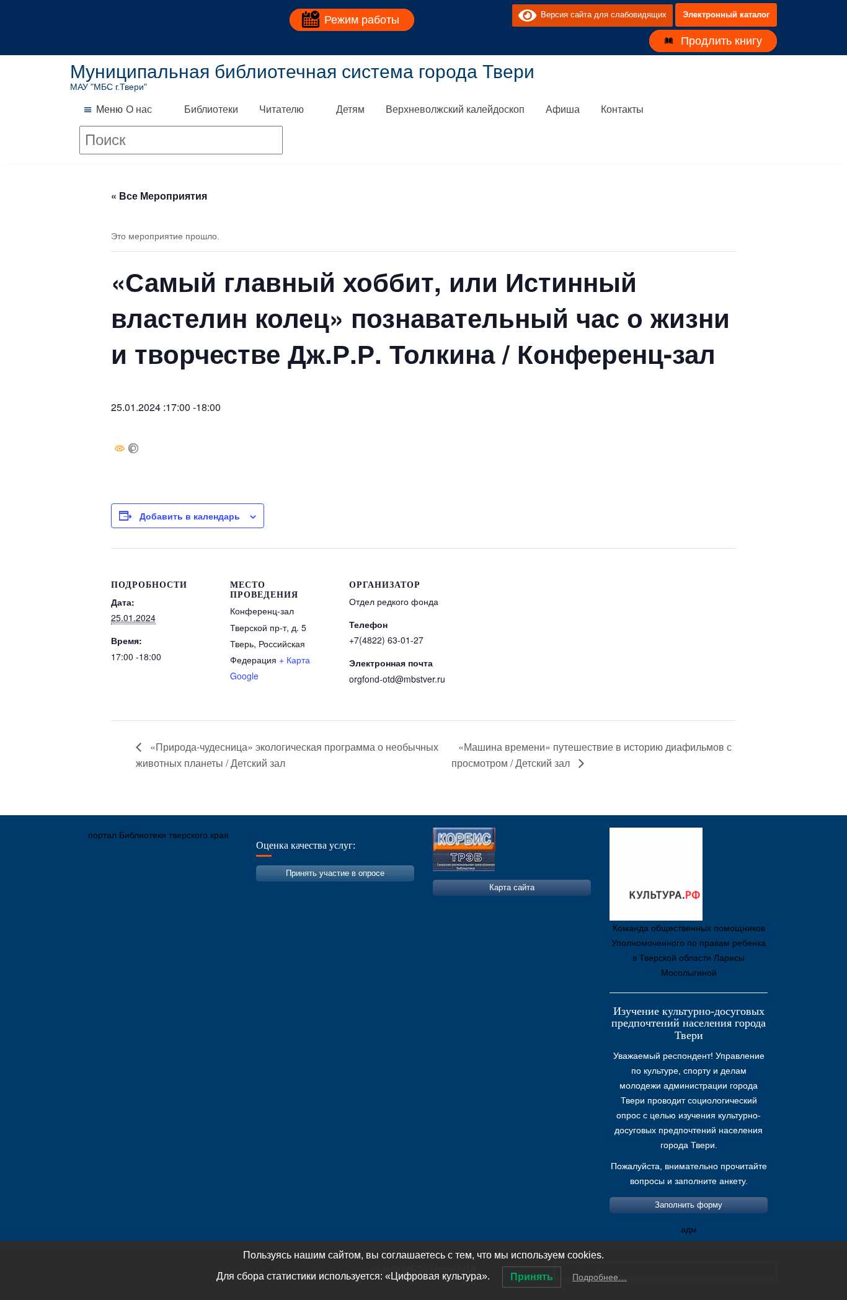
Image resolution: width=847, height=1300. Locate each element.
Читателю (281, 109)
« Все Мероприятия (159, 195)
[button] (109, 109)
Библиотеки (211, 109)
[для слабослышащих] (500, 15)
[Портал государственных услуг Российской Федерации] (135, 893)
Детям (350, 109)
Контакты (622, 109)
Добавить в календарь (190, 516)
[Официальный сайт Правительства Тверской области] (246, 893)
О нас (139, 109)
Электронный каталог (726, 14)
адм (689, 1229)
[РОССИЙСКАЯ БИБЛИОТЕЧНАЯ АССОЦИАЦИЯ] (209, 893)
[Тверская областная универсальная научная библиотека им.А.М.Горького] (172, 893)
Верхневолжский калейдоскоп (455, 109)
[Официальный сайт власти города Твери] (321, 893)
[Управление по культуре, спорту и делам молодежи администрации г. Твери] (284, 893)
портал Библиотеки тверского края (158, 835)
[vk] (477, 15)
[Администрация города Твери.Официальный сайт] (98, 893)
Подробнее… (599, 1277)
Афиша (563, 109)
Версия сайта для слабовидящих (601, 14)
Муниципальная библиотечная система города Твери (302, 71)
